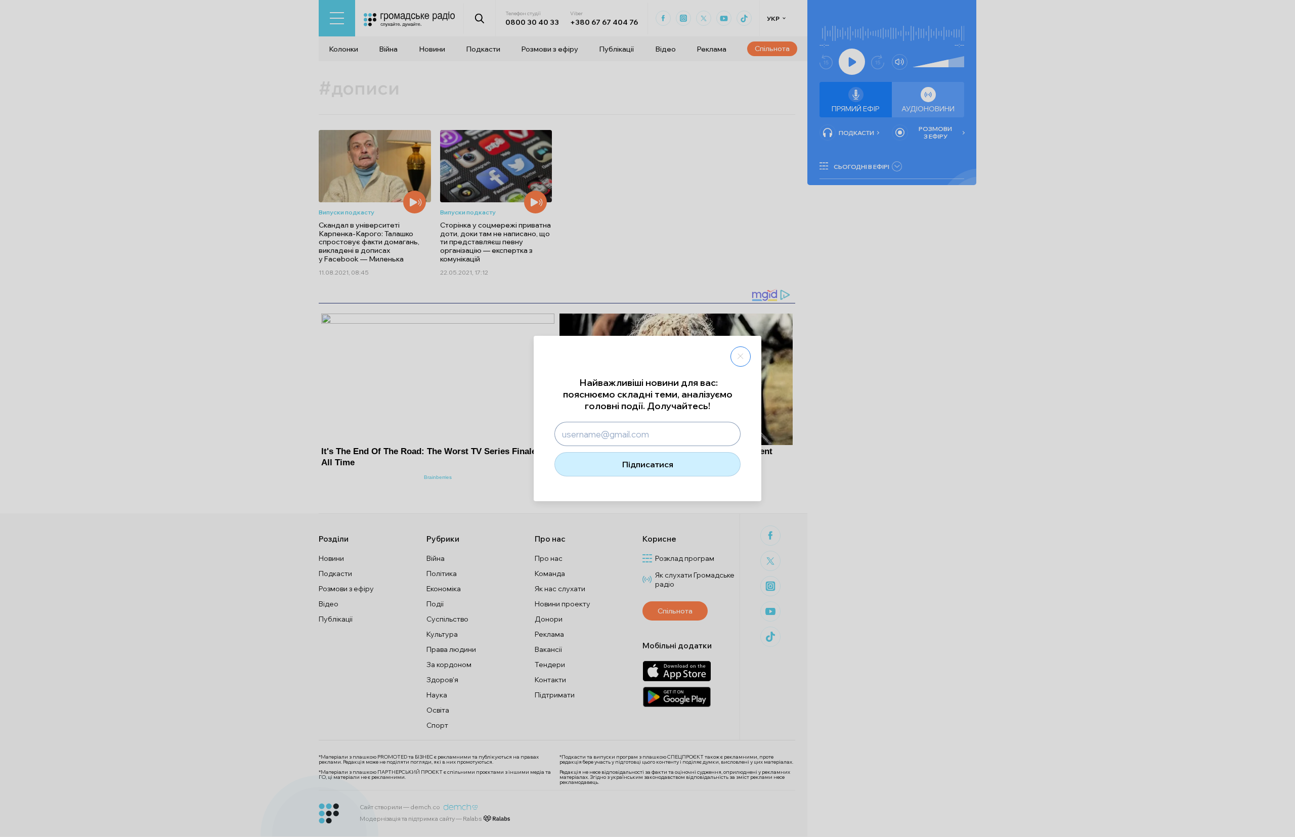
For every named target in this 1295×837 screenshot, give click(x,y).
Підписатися (647, 464)
